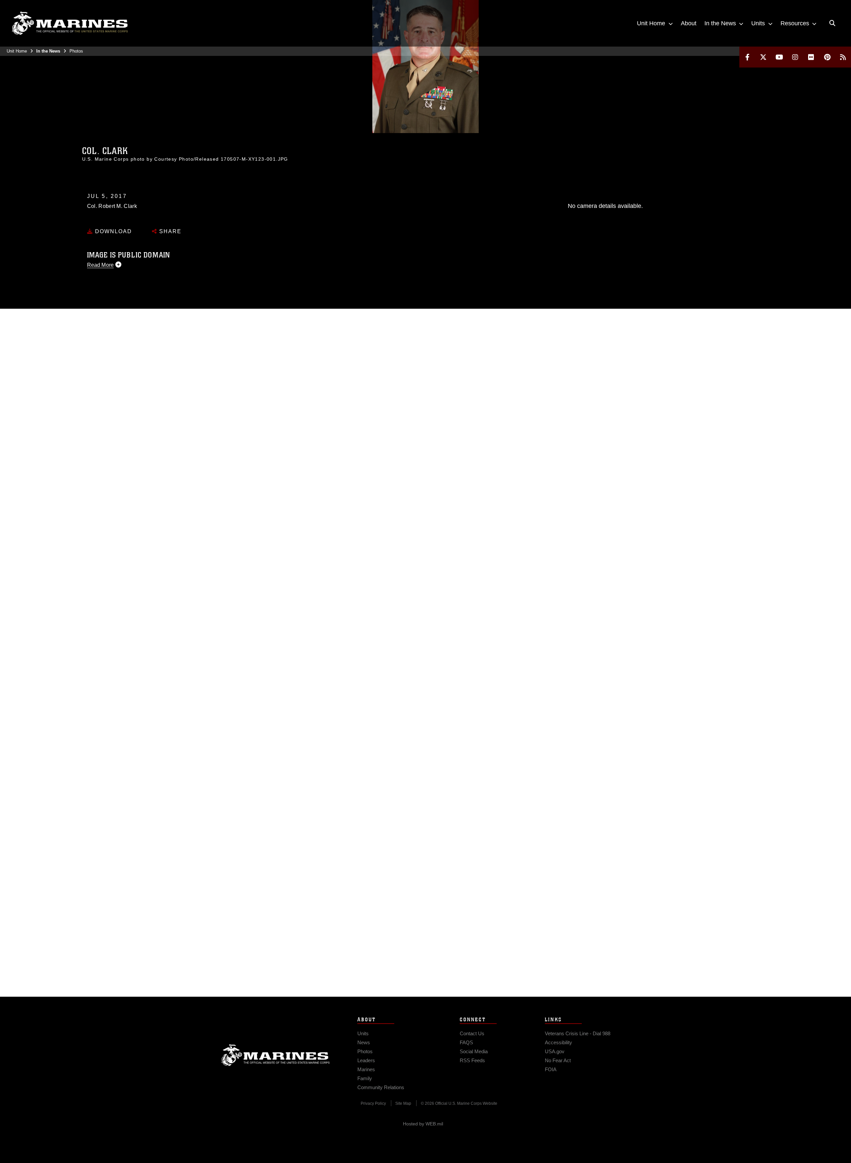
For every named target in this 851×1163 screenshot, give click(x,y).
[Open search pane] (832, 23)
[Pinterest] (827, 57)
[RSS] (843, 57)
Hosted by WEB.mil (423, 1123)
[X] (763, 57)
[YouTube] (779, 57)
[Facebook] (747, 57)
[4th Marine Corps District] (70, 23)
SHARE (169, 231)
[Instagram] (795, 57)
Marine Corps (275, 1055)
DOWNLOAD (112, 231)
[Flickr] (811, 57)
